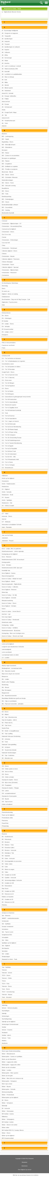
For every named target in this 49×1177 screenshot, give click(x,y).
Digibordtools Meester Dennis (12, 12)
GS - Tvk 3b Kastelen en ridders (11, 366)
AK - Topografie (6, 36)
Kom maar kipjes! (7, 617)
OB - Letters (5, 790)
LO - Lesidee (5, 657)
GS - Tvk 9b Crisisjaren (8, 435)
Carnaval (4, 221)
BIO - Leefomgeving (7, 136)
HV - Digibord (6, 489)
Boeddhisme (5, 188)
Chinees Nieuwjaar (7, 261)
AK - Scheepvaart (7, 107)
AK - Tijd (4, 115)
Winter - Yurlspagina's (8, 1119)
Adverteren (25, 1166)
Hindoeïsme (5, 486)
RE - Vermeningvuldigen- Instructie (12, 880)
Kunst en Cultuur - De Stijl (9, 595)
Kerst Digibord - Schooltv (9, 597)
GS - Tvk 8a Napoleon (8, 385)
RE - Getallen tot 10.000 (9, 875)
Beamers (4, 133)
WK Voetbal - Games (8, 1114)
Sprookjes (5, 951)
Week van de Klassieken (9, 1059)
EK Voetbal (5, 321)
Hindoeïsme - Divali (7, 494)
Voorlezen (4, 1043)
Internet (4, 519)
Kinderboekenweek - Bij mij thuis (11, 630)
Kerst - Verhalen (6, 565)
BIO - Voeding (6, 210)
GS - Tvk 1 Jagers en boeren (10, 421)
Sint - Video (5, 940)
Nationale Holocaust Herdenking (11, 736)
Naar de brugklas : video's (9, 720)
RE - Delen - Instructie (8, 858)
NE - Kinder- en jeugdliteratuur (10, 731)
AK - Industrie (6, 41)
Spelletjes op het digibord (9, 943)
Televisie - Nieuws (7, 994)
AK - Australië (6, 71)
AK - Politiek (5, 98)
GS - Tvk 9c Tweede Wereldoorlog (12, 443)
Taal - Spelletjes (6, 967)
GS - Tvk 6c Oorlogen (8, 465)
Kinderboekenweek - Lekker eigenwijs (13, 551)
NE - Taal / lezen (6, 725)
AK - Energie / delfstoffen (9, 96)
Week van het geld (7, 1075)
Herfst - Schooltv (7, 492)
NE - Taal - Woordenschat (9, 717)
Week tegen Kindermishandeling (11, 1051)
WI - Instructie (6, 1108)
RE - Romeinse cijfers (8, 847)
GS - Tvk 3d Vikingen (8, 383)
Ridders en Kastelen (7, 896)
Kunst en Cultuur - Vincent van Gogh (12, 636)
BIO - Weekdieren (7, 147)
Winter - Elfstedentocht (8, 1053)
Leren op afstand (7, 652)
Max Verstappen (6, 690)
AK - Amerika (5, 63)
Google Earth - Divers (8, 372)
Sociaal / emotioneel (7, 926)
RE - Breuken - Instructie (9, 850)
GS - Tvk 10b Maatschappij (10, 429)
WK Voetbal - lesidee (8, 1122)
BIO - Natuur (5, 153)
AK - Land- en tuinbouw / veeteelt (11, 66)
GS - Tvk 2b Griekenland (9, 454)
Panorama (5, 820)
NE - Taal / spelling (7, 733)
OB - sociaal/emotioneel (8, 793)
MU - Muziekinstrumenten (9, 695)
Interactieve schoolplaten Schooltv (12, 524)
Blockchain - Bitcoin (7, 172)
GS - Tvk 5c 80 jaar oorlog (9, 432)
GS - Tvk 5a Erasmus (8, 415)
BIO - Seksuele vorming (9, 185)
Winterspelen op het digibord (10, 1097)
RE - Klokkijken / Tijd (8, 853)
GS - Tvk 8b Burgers (8, 394)
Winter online (5, 1127)
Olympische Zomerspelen (9, 796)
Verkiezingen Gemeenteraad (10, 1024)
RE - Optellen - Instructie (9, 877)
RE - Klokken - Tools (8, 845)
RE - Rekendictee (7, 885)
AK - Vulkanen (6, 52)
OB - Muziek (5, 799)
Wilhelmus (5, 1116)
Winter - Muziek (6, 1086)
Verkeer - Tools (6, 1038)
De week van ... (6, 291)
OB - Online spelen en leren (10, 769)
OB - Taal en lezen (7, 801)
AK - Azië (4, 79)
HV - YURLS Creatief (8, 505)
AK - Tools (5, 123)
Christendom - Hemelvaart (9, 248)
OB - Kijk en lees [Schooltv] (9, 782)
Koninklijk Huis (6, 570)
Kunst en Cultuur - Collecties (10, 587)
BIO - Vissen (5, 202)
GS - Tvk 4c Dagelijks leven (10, 407)
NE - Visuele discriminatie (9, 750)
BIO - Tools (5, 193)
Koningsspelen (6, 562)
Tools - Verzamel (6, 997)
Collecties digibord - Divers (9, 251)
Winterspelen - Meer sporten (10, 1073)
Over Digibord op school (24, 1169)
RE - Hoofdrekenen (7, 836)
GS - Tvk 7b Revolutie (8, 369)
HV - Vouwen (5, 497)
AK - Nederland (6, 90)
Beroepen (4, 150)
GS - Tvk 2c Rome (7, 462)
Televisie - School (7, 972)
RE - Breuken (6, 842)
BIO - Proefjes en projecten (9, 169)
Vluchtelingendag (7, 1019)
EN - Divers (5, 315)
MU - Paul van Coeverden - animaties (12, 703)
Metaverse (5, 676)
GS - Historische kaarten (9, 405)
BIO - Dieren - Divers (8, 174)
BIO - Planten (6, 161)
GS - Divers (5, 388)
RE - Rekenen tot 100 (8, 902)
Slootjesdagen (6, 956)
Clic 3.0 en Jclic (6, 234)
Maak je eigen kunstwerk (9, 665)
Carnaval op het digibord (9, 229)
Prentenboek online (7, 817)
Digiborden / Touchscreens (9, 302)
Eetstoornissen (6, 313)
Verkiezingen (5, 1016)
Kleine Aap (5, 592)
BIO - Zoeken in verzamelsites (10, 155)
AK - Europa (5, 104)
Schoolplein (5, 937)
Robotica (4, 905)
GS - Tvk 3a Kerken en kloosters (11, 358)
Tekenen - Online (7, 978)
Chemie (4, 237)
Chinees (4, 253)
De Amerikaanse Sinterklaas (10, 283)
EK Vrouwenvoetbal (7, 329)
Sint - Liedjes (5, 954)
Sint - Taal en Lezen (7, 932)
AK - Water (5, 60)
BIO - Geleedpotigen (8, 199)
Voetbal (4, 1027)
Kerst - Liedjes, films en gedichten (11, 548)
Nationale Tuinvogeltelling (9, 744)
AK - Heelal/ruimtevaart (8, 120)
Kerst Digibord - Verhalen (9, 606)
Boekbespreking (6, 196)
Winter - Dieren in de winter (9, 1124)
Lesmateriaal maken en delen (10, 655)
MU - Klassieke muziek (8, 671)
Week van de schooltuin (9, 1067)
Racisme (4, 834)
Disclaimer (24, 1162)
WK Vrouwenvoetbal (7, 1138)
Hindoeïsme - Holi (7, 503)
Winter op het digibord (8, 1135)
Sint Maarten (5, 948)
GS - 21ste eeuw (7, 380)
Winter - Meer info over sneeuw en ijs (12, 1078)
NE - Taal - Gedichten (8, 755)
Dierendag (5, 285)
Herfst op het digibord (8, 478)
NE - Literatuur (6, 739)
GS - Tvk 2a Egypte (7, 446)
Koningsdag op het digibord (9, 554)
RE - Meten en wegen (8, 869)
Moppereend (5, 693)
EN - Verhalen (6, 326)
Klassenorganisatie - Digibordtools (11, 584)
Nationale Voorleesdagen (9, 752)
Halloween (5, 475)
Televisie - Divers (7, 986)
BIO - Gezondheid (7, 207)
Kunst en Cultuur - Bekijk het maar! (12, 578)
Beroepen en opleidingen (9, 158)
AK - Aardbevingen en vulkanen (11, 47)
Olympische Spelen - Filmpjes (10, 788)
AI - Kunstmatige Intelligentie (10, 30)
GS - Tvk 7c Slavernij (8, 377)
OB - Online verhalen (8, 777)
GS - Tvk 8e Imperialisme (9, 418)
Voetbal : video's (6, 1035)
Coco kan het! (6, 242)
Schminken (5, 929)
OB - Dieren (5, 766)
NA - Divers (5, 711)
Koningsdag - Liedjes (8, 625)
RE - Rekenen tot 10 (8, 894)
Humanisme (5, 481)
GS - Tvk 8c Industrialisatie (9, 402)
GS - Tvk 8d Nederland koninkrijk (11, 410)
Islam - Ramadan (7, 527)
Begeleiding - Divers (7, 142)
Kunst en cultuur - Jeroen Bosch (11, 611)
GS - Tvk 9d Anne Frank (9, 451)
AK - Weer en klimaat (8, 77)
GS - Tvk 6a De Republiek (9, 448)
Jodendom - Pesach (7, 540)
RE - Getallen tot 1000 (8, 891)
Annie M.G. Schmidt (7, 93)
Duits (3, 305)
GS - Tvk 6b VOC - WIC (9, 456)
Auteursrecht (5, 118)
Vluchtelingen (5, 1010)
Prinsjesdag (5, 826)
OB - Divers (5, 774)
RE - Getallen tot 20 (7, 899)
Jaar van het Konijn (7, 535)
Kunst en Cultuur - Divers (9, 603)
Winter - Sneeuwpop (7, 1111)
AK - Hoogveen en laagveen (10, 33)
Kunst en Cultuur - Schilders (10, 628)
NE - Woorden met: (7, 758)
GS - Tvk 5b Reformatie (9, 424)
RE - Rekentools (6, 839)
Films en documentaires (9, 342)
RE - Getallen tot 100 (8, 883)
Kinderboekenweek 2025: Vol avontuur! (13, 559)
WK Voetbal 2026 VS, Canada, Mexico (13, 1130)
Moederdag (5, 684)
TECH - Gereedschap (8, 992)
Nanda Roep (5, 728)
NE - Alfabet (5, 714)
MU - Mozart (5, 687)
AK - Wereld (5, 85)
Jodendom (5, 538)
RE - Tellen (5, 872)
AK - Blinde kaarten (7, 88)
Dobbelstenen (6, 296)
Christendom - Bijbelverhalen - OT (11, 223)
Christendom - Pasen (8, 264)
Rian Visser (5, 888)
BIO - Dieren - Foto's (8, 183)
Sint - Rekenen (6, 915)
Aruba (3, 109)
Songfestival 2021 (7, 934)
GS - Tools (5, 413)
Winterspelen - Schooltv (8, 1089)
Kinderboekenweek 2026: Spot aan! (12, 567)
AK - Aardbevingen (7, 38)
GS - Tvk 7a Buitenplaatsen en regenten (13, 361)
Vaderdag (4, 1005)
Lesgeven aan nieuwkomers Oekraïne (13, 646)
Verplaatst (4, 1032)
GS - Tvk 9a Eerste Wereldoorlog (11, 426)
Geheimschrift (6, 355)
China (3, 245)
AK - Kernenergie (7, 58)
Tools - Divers (6, 989)
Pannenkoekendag (7, 812)
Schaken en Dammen (8, 913)
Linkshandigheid (6, 649)
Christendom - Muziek (8, 256)
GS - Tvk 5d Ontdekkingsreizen (11, 440)
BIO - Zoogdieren (7, 163)
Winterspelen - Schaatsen (9, 1081)
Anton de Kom (6, 101)
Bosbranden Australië (8, 213)
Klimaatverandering (7, 600)
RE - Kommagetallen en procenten (12, 861)
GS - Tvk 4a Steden (7, 391)
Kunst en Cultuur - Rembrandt (10, 619)
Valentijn (4, 1013)
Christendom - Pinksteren (9, 272)
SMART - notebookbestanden (10, 918)
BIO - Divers (5, 191)
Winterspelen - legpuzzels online (11, 1064)
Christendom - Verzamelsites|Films (12, 226)
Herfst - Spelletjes (7, 500)
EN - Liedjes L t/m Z (7, 332)
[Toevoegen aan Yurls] (2, 12)
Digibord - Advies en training (10, 294)
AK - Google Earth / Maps (9, 112)
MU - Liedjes (5, 679)
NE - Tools (5, 741)
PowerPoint (5, 823)
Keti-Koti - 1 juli (6, 614)
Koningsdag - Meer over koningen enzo (13, 633)
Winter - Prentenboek (8, 1094)
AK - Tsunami (6, 44)
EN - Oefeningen (6, 318)
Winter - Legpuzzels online (9, 1062)
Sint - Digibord (6, 945)
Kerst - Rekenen (6, 557)
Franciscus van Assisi (8, 345)
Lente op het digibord (8, 644)
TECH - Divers (6, 975)
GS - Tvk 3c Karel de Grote (10, 375)
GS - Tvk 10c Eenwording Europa (11, 437)
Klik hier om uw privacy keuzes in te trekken (25, 1175)
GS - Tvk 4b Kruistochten (9, 399)
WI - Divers (5, 1100)
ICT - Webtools (6, 521)
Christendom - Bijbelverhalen (10, 270)
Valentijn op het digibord (8, 1021)
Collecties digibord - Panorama (10, 259)
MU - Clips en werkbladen (9, 701)
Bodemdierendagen (7, 180)
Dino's (3, 288)
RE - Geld (4, 866)
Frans (3, 348)
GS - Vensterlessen (7, 467)
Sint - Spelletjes (6, 923)
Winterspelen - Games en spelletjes (12, 1056)
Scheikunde (5, 921)
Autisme (4, 126)
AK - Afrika (5, 55)
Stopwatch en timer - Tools (9, 959)
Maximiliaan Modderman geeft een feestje (14, 698)
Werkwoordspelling (7, 1092)
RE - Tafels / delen (7, 864)
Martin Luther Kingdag (8, 682)
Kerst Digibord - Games (8, 573)
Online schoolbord (7, 804)
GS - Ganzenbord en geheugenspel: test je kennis (16, 396)
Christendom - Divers (8, 231)
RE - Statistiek (6, 855)
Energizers (5, 334)
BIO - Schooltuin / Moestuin (9, 177)
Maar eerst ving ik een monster (11, 673)
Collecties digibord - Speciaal (10, 267)
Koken (3, 608)
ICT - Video (5, 513)
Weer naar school (7, 1084)
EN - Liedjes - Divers (8, 323)
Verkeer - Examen (7, 1029)
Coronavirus (5, 275)
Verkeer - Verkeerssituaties (9, 1008)
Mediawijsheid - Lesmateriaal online (12, 668)
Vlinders (4, 1040)
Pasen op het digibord (8, 815)
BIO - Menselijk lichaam (8, 144)
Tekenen (4, 970)
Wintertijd (4, 1105)
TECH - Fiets (5, 983)
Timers (4, 981)
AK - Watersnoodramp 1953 (10, 68)
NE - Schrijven (6, 747)
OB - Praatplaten (6, 785)
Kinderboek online (7, 622)
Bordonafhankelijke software (10, 204)
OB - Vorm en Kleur (7, 771)
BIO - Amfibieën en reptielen (10, 166)
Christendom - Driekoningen (10, 240)
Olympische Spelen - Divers (10, 779)
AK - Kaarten (5, 49)
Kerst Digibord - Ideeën (8, 581)
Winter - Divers (6, 1133)
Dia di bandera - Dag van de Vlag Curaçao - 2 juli (16, 299)
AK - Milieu (5, 82)
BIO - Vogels (5, 139)
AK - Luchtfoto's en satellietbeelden (12, 74)
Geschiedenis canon (8, 364)
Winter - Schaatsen (7, 1103)
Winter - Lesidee (6, 1070)
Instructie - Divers (7, 516)
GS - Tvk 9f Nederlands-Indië (10, 459)
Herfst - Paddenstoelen (8, 484)
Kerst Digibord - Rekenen (9, 589)
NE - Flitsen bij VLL (7, 722)
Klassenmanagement (8, 576)
